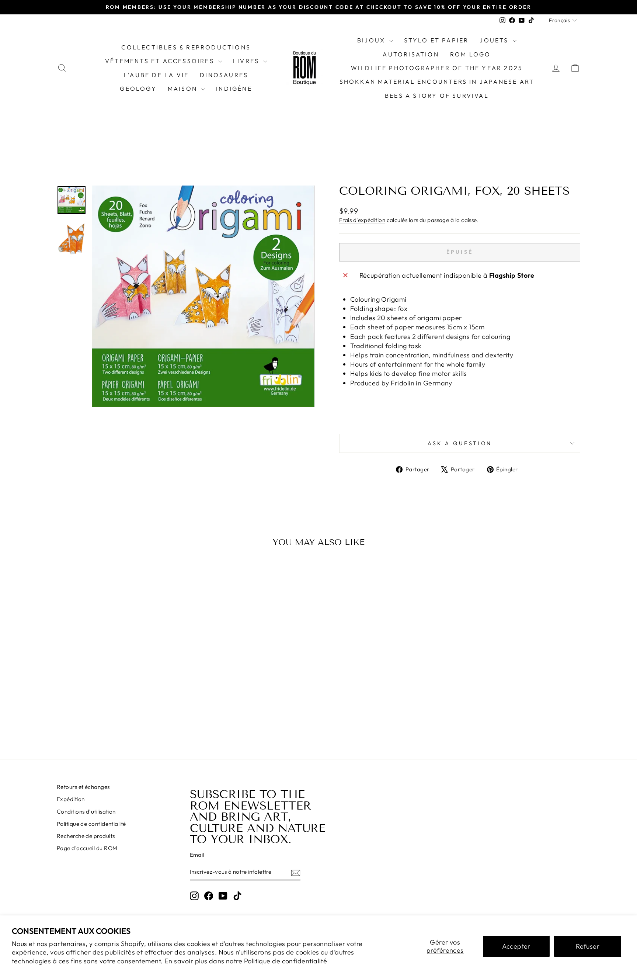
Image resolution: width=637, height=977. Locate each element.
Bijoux (372, 40)
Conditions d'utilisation (86, 811)
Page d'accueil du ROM (87, 848)
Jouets (495, 40)
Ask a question (460, 443)
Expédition (71, 799)
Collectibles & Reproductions (186, 47)
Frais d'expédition (362, 220)
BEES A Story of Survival (437, 95)
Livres (247, 61)
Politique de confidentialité (285, 961)
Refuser (587, 946)
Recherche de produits (86, 835)
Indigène (234, 88)
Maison (183, 88)
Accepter (516, 946)
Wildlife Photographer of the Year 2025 (437, 68)
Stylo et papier (436, 40)
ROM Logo (470, 54)
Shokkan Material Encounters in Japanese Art (437, 81)
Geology (138, 88)
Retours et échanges (83, 786)
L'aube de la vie (156, 75)
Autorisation (411, 54)
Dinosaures (224, 75)
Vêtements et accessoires (160, 61)
